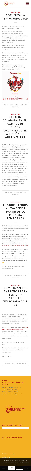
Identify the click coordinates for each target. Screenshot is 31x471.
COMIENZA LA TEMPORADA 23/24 (15, 16)
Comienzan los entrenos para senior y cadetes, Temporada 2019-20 (15, 296)
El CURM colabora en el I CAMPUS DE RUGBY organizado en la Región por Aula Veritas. (16, 127)
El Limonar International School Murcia (15, 245)
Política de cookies (8, 454)
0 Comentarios (19, 104)
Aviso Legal (6, 457)
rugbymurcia (15, 107)
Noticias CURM (15, 12)
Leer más (19, 467)
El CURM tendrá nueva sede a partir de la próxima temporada (15, 211)
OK (12, 467)
